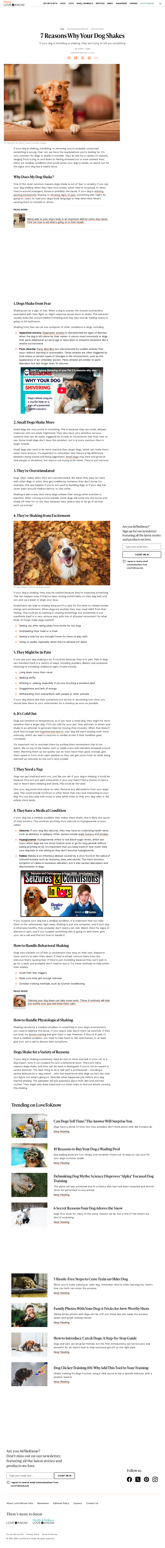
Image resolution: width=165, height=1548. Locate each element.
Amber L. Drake (84, 49)
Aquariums (121, 3)
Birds (110, 3)
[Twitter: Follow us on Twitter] (138, 1479)
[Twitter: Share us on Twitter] (75, 58)
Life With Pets (50, 3)
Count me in (142, 554)
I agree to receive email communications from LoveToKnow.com (137, 564)
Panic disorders (45, 349)
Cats (71, 3)
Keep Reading (61, 1131)
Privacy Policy (32, 1534)
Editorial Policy (61, 1503)
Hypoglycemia (27, 839)
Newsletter (43, 1503)
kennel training (37, 1034)
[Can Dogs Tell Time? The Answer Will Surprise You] (29, 1126)
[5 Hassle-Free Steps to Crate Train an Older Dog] (29, 1285)
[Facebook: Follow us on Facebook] (130, 1479)
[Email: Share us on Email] (89, 58)
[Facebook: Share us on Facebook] (69, 58)
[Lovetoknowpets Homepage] (14, 3)
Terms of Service (49, 1534)
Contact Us (92, 1503)
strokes (103, 834)
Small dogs (72, 456)
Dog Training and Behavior (77, 29)
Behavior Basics (97, 29)
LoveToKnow (147, 3)
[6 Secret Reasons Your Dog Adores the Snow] (29, 1215)
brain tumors (86, 834)
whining (98, 191)
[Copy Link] (96, 58)
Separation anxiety (53, 332)
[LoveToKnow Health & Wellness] (43, 1520)
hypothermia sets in (51, 731)
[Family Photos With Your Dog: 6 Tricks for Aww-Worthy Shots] (29, 1315)
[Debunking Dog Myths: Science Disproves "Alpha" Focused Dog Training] (29, 1185)
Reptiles (100, 3)
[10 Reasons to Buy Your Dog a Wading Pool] (29, 1155)
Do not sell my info (15, 1534)
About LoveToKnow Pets (19, 1503)
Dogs (63, 3)
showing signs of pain (62, 194)
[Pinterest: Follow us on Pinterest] (147, 1479)
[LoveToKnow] (17, 1520)
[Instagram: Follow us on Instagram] (155, 1479)
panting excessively (25, 194)
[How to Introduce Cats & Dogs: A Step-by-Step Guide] (29, 1345)
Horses (133, 3)
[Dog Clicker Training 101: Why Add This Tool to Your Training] (29, 1374)
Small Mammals (85, 3)
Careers (77, 1503)
